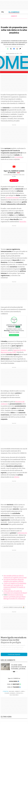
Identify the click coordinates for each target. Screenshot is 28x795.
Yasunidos (22, 221)
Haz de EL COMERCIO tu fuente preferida (13, 607)
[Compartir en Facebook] (14, 49)
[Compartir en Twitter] (11, 49)
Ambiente (14, 16)
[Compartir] (20, 49)
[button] (12, 671)
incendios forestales (12, 197)
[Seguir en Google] (17, 49)
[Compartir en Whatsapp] (8, 49)
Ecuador (7, 693)
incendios (12, 693)
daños (22, 691)
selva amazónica (14, 695)
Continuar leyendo (14, 654)
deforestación (22, 533)
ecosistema (18, 157)
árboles (16, 477)
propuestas (19, 693)
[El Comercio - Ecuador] (14, 12)
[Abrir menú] (2, 12)
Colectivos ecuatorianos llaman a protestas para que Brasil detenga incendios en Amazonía (14, 596)
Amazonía (4, 350)
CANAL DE (13, 684)
